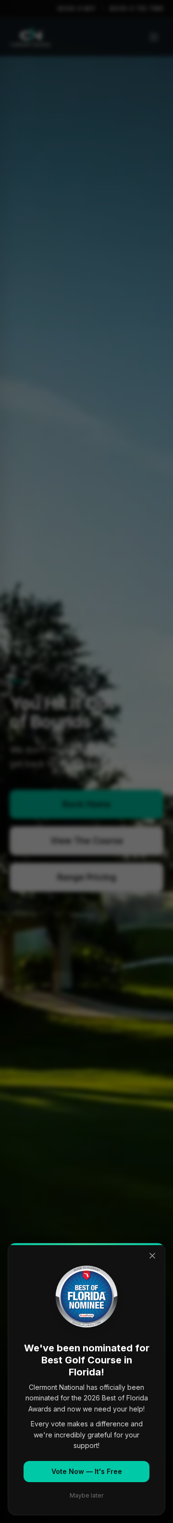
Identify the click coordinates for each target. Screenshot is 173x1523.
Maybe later (86, 1495)
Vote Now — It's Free (86, 1471)
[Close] (152, 1256)
